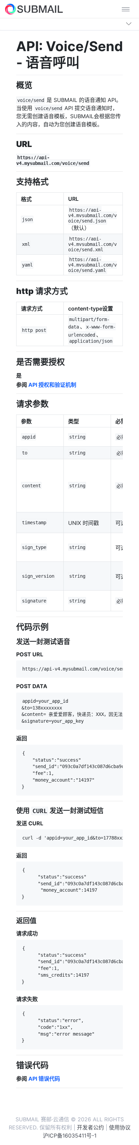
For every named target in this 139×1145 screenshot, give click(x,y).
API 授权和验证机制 (52, 384)
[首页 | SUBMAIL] (34, 9)
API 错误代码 (44, 1078)
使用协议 (120, 1127)
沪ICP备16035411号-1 (69, 1135)
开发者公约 (90, 1127)
